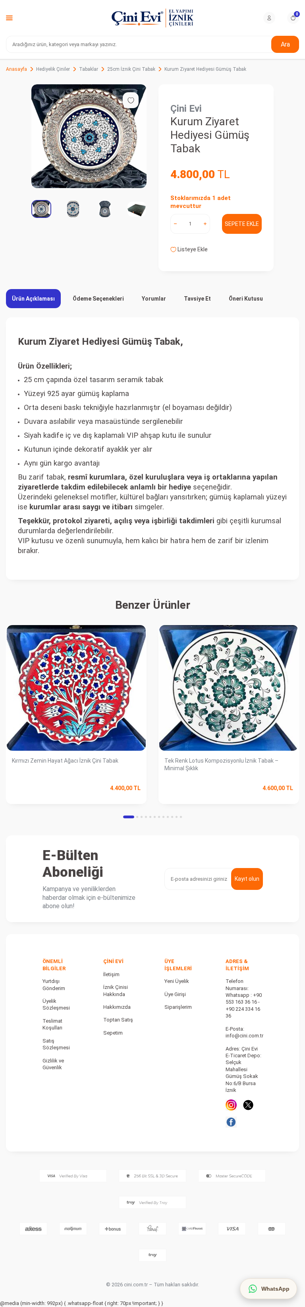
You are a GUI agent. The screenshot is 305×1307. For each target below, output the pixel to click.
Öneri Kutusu (246, 298)
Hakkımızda (117, 1007)
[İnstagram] (231, 1105)
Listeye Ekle (192, 249)
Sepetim (113, 1033)
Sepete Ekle (242, 224)
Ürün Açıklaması (33, 298)
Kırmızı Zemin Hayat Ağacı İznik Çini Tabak (65, 760)
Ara (285, 44)
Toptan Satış (118, 1020)
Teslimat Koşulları (52, 1024)
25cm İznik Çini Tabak (131, 69)
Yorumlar (154, 298)
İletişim (111, 974)
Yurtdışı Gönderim (53, 984)
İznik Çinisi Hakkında (115, 990)
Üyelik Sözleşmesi (56, 1004)
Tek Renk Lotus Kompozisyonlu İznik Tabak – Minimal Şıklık (221, 764)
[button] (128, 817)
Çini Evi (186, 108)
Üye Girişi (175, 994)
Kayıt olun (247, 879)
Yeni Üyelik (176, 981)
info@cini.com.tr (244, 1036)
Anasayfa (16, 69)
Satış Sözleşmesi (56, 1044)
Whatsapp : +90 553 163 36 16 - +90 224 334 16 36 (244, 1005)
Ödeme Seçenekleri (98, 298)
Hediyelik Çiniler (53, 69)
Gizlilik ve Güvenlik (53, 1064)
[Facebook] (231, 1122)
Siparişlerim (178, 1007)
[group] (89, 136)
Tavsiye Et (197, 298)
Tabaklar (88, 69)
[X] (248, 1105)
